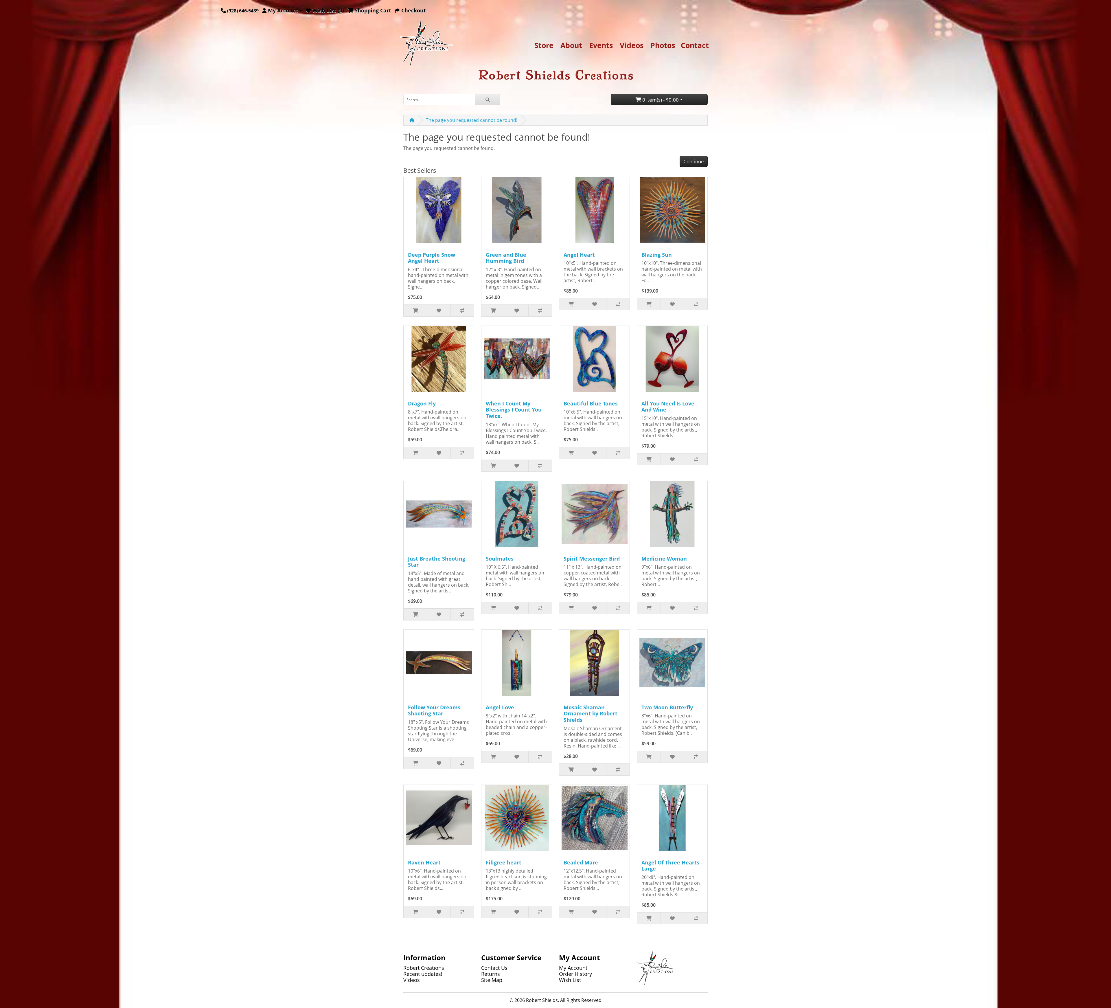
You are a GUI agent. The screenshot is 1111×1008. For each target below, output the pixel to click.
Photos (662, 45)
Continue (693, 161)
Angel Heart (579, 254)
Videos (631, 45)
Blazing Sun (656, 254)
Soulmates (500, 558)
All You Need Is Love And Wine (667, 406)
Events (601, 45)
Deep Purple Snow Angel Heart (431, 258)
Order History (575, 973)
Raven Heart (424, 862)
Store (543, 45)
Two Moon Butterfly (667, 707)
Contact (695, 45)
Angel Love (500, 707)
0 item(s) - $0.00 (660, 99)
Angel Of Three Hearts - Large (671, 865)
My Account (573, 967)
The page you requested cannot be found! (471, 120)
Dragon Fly (422, 403)
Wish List (570, 979)
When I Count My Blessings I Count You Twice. (514, 409)
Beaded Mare (581, 862)
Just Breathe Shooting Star (436, 561)
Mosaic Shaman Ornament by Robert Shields (590, 713)
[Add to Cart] (415, 310)
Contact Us (494, 967)
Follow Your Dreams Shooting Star (434, 710)
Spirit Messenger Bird (592, 558)
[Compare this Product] (462, 310)
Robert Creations (423, 967)
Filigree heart (503, 862)
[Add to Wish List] (438, 310)
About (571, 45)
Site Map (491, 979)
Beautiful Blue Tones (591, 403)
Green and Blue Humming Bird (506, 258)
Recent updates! (422, 973)
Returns (490, 973)
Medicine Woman (664, 558)
